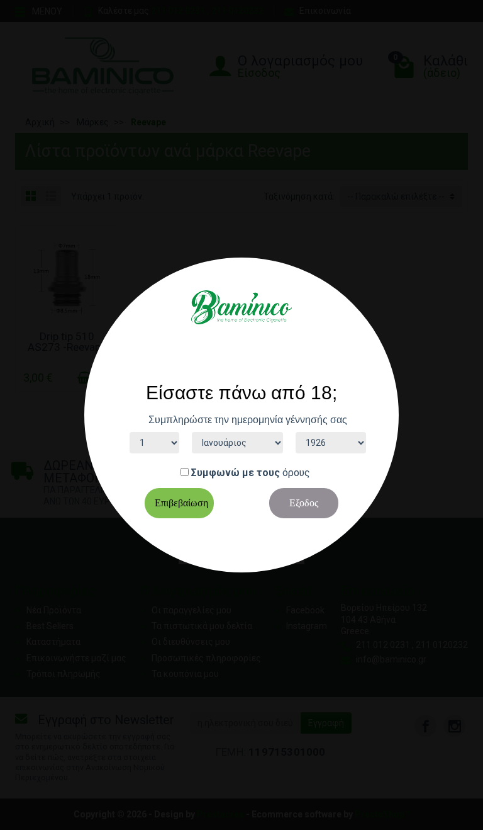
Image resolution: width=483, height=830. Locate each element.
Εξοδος (303, 502)
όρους (296, 473)
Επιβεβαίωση (181, 502)
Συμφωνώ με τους (235, 473)
